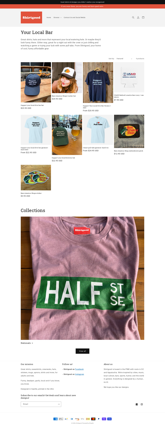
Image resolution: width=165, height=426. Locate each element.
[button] (57, 17)
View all (82, 351)
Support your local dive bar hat (32, 105)
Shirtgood (79, 423)
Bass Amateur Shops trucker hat (64, 96)
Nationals (26, 343)
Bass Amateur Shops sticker (31, 193)
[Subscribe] (58, 404)
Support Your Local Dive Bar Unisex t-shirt (97, 107)
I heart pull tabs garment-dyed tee (96, 148)
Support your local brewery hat (63, 158)
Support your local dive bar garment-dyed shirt (34, 149)
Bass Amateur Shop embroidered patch (128, 151)
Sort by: (111, 58)
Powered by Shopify (88, 423)
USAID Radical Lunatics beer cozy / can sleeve (129, 96)
